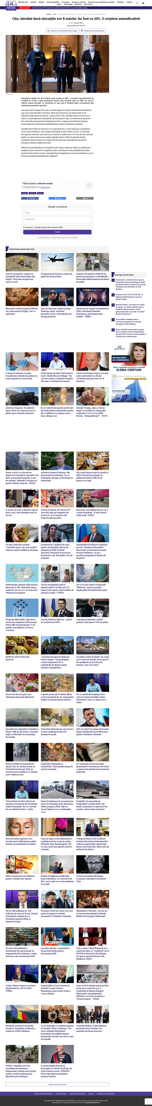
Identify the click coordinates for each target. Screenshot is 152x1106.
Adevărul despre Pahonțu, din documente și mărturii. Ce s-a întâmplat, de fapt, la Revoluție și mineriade (57, 476)
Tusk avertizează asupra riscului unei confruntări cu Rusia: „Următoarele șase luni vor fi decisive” (92, 377)
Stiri (54, 14)
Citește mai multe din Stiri (57, 1084)
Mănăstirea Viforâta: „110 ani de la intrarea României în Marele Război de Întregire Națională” (91, 913)
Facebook (31, 198)
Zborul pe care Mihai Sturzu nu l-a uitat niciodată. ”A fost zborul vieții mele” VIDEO (92, 512)
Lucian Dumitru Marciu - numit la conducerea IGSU (56, 620)
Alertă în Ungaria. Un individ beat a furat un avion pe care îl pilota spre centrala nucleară (20, 410)
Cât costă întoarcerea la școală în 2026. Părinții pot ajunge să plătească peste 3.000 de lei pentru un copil (92, 476)
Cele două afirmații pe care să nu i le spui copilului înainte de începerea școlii (57, 732)
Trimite (57, 232)
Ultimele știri (23, 2)
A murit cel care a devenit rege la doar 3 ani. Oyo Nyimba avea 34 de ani (22, 512)
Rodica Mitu (78, 23)
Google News (45, 187)
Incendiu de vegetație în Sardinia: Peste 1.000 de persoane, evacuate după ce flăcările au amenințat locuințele (22, 733)
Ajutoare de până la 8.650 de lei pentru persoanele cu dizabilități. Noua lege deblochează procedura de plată (92, 277)
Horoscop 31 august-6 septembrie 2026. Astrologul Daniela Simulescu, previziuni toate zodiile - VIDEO (92, 312)
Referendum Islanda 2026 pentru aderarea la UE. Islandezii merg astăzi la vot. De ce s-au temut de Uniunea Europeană (22, 588)
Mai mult (88, 4)
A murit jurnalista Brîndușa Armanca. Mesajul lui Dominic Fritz (91, 879)
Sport (59, 4)
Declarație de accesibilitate (106, 1094)
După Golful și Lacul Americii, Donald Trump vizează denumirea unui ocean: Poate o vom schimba (56, 989)
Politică (33, 2)
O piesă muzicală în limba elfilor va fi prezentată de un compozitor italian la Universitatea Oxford (57, 697)
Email (86, 198)
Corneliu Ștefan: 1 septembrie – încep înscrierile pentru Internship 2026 (56, 951)
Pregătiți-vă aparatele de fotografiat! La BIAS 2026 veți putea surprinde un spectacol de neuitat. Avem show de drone (91, 805)
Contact (91, 1094)
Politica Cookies (61, 1094)
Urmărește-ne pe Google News (94, 31)
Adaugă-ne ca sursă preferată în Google (63, 31)
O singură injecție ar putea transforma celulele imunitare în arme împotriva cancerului (21, 376)
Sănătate (120, 2)
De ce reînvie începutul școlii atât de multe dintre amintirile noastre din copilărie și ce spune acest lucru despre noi (57, 411)
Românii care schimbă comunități (101, 2)
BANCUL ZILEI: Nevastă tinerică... (17, 658)
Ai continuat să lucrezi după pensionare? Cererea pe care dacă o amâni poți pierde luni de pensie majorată (92, 767)
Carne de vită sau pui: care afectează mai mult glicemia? (20, 695)
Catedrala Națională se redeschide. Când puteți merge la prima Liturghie (57, 766)
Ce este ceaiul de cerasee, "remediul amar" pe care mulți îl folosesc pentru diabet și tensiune (22, 547)
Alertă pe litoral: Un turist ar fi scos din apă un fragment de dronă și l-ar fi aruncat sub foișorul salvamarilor (55, 513)
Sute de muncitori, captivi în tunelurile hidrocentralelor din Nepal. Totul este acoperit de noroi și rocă (20, 277)
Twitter (59, 198)
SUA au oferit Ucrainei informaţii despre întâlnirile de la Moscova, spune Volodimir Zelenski (92, 732)
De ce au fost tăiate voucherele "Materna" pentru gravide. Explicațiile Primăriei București (91, 587)
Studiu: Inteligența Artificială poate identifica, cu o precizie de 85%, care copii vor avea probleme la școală (57, 880)
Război (41, 2)
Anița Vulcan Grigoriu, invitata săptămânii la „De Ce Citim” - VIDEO (21, 988)
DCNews (11, 6)
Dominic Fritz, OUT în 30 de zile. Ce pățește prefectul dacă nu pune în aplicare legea (59, 8)
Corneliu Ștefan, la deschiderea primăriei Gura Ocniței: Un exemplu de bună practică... (91, 1028)
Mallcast (78, 4)
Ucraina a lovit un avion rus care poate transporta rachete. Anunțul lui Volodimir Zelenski (57, 913)
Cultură (129, 2)
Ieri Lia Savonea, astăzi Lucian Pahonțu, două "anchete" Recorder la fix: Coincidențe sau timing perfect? (56, 312)
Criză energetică (53, 2)
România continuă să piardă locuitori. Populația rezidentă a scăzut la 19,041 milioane (20, 1028)
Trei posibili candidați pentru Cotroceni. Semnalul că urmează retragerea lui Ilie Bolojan (128, 321)
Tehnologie (68, 4)
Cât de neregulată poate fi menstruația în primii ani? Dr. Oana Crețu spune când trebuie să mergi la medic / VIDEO (57, 588)
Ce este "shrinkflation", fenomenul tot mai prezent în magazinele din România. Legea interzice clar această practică (21, 952)
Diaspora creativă (79, 2)
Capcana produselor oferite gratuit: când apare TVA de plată (92, 620)
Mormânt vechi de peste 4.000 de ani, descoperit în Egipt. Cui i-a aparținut (22, 311)
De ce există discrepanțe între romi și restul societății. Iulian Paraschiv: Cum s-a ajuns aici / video (91, 698)
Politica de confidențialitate (43, 1094)
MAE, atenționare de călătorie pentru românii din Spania (20, 877)
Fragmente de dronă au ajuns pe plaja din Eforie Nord (56, 275)
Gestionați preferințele (77, 1094)
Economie (65, 2)
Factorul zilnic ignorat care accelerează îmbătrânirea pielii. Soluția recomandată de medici (21, 841)
